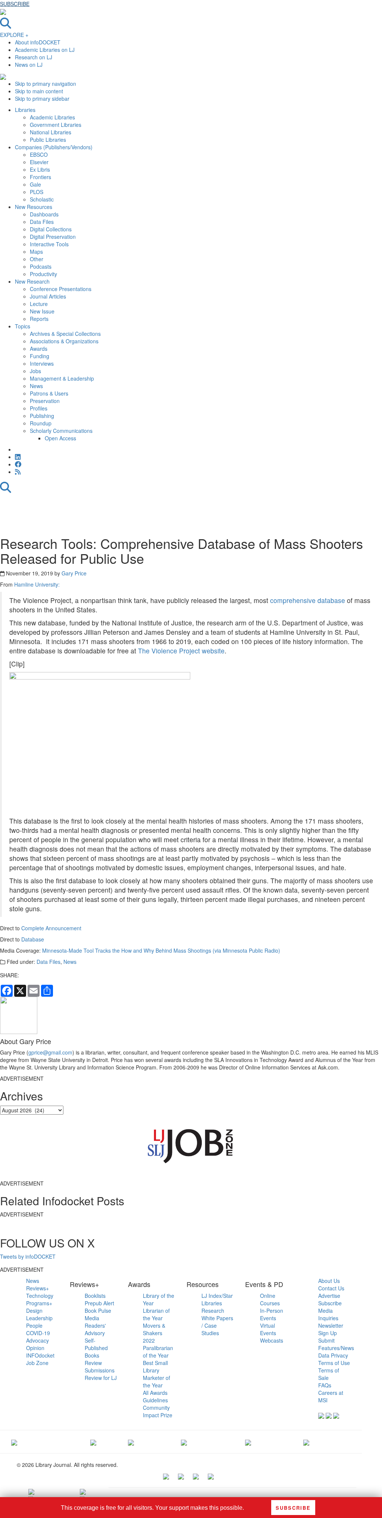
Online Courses (270, 1299)
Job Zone (37, 1362)
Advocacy (37, 1340)
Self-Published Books (96, 1348)
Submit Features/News (336, 1344)
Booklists (95, 1295)
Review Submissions (100, 1366)
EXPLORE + (14, 34)
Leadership (39, 1318)
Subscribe (330, 1303)
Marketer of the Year (156, 1381)
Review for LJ (101, 1377)
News (69, 961)
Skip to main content (39, 91)
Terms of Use (334, 1362)
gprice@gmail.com (50, 1052)
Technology (39, 1295)
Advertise (329, 1295)
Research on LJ (33, 57)
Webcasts (271, 1340)
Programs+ (39, 1303)
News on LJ (29, 64)
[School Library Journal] (306, 1441)
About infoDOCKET (37, 42)
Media (92, 1318)
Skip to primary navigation (45, 83)
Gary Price (74, 573)
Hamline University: (37, 584)
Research (212, 1310)
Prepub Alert (99, 1303)
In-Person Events (271, 1314)
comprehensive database (307, 600)
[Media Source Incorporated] (14, 1441)
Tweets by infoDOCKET (28, 1256)
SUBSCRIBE (14, 3)
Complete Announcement (51, 928)
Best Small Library (155, 1366)
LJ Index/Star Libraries (217, 1299)
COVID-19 (38, 1333)
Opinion (35, 1348)
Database (32, 939)
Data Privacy (333, 1355)
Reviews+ (37, 1288)
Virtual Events (268, 1329)
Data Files (48, 961)
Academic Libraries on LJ (45, 49)
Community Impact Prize (157, 1411)
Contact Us (331, 1288)
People (34, 1325)
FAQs (324, 1385)
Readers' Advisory (95, 1329)
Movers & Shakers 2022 (154, 1333)
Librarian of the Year (156, 1314)
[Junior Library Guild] (184, 1441)
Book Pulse (98, 1310)
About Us (329, 1280)
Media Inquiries (328, 1314)
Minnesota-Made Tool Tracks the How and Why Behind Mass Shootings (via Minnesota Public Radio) (161, 950)
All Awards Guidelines (155, 1396)
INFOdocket (40, 1355)
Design (34, 1310)
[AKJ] (93, 1441)
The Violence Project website (181, 650)
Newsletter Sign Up (330, 1329)
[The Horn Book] (131, 1441)
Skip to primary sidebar (42, 98)
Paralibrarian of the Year (158, 1351)
